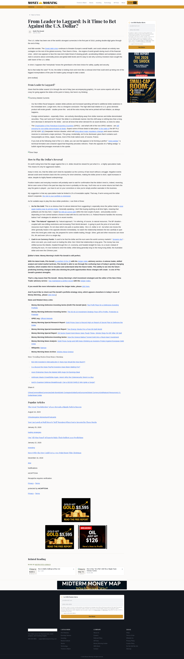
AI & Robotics (40, 7)
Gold (101, 393)
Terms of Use (130, 635)
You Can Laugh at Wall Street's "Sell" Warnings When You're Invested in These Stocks (62, 422)
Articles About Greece (65, 352)
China (30, 393)
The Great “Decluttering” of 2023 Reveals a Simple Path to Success (54, 407)
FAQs (128, 632)
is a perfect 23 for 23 (63, 261)
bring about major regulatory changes (89, 131)
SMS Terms (148, 40)
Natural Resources (110, 393)
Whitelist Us (129, 638)
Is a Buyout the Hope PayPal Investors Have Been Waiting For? (55, 367)
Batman (43, 348)
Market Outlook (61, 7)
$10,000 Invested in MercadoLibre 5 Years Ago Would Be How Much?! (58, 362)
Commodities (37, 393)
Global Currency (93, 393)
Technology (107, 2)
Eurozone (83, 393)
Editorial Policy (98, 638)
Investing (98, 2)
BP (43, 131)
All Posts (116, 2)
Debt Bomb (55, 393)
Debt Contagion (65, 393)
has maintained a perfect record (61, 281)
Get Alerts (141, 47)
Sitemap (128, 649)
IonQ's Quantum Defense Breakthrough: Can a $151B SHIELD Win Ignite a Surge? (63, 382)
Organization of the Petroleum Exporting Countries (54, 126)
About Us (96, 632)
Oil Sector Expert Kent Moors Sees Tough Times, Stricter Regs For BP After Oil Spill (90, 333)
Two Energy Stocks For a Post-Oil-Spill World (84, 329)
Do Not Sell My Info (132, 646)
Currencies (47, 393)
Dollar (73, 393)
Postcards (52, 417)
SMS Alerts (97, 646)
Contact (96, 649)
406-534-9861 (32, 639)
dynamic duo (117, 239)
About (123, 2)
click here (85, 286)
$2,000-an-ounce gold (67, 212)
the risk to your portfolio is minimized (56, 196)
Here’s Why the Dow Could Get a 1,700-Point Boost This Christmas (54, 453)
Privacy (31, 483)
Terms (37, 483)
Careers (96, 635)
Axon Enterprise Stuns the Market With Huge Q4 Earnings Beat (55, 372)
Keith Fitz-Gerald (43, 564)
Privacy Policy (141, 40)
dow (29, 463)
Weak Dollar (37, 395)
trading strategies (34, 432)
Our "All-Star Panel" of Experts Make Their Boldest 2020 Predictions (55, 437)
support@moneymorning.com (48, 639)
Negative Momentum (40, 417)
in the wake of (104, 129)
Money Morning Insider (101, 643)
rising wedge (113, 141)
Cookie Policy (130, 643)
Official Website (47, 318)
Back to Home (35, 15)
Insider (132, 2)
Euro (78, 393)
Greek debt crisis (51, 48)
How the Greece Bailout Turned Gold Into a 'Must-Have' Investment (93, 337)
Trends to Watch (82, 2)
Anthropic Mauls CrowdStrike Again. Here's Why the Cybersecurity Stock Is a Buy (62, 377)
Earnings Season (50, 7)
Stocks (91, 2)
